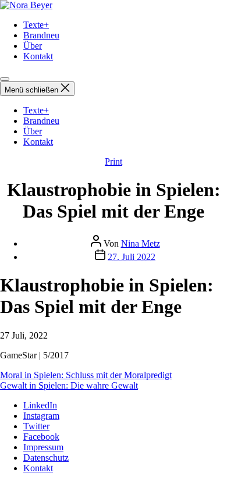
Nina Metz (140, 243)
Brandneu (41, 35)
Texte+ (36, 25)
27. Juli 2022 (131, 257)
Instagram (41, 416)
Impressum (43, 447)
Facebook (41, 437)
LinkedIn (40, 405)
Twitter (36, 426)
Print (113, 161)
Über (32, 46)
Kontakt (38, 56)
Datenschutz (46, 457)
